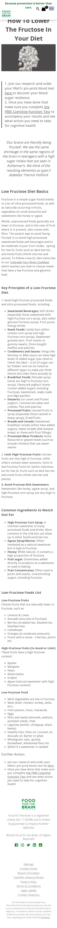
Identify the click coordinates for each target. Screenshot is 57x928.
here (9, 93)
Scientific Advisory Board (29, 877)
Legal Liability (28, 890)
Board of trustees (29, 873)
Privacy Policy (28, 882)
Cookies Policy (28, 868)
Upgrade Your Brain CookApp (29, 262)
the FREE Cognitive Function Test (27, 109)
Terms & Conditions (28, 886)
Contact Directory (28, 895)
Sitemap (28, 864)
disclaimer (45, 917)
